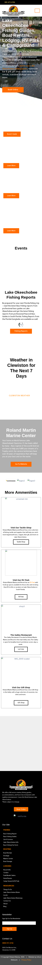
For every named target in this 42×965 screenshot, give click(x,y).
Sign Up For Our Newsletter (11, 919)
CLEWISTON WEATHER (19, 395)
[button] (4, 324)
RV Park (32, 582)
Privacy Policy (26, 960)
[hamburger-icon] (37, 11)
